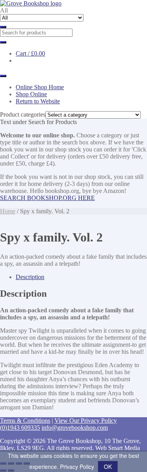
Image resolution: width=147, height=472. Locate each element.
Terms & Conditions (25, 420)
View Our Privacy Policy (85, 420)
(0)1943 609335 (20, 427)
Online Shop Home (40, 87)
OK (108, 466)
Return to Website (38, 101)
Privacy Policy (77, 466)
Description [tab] (30, 277)
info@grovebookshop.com (75, 427)
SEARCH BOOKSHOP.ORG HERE (47, 198)
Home (7, 211)
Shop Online (31, 94)
